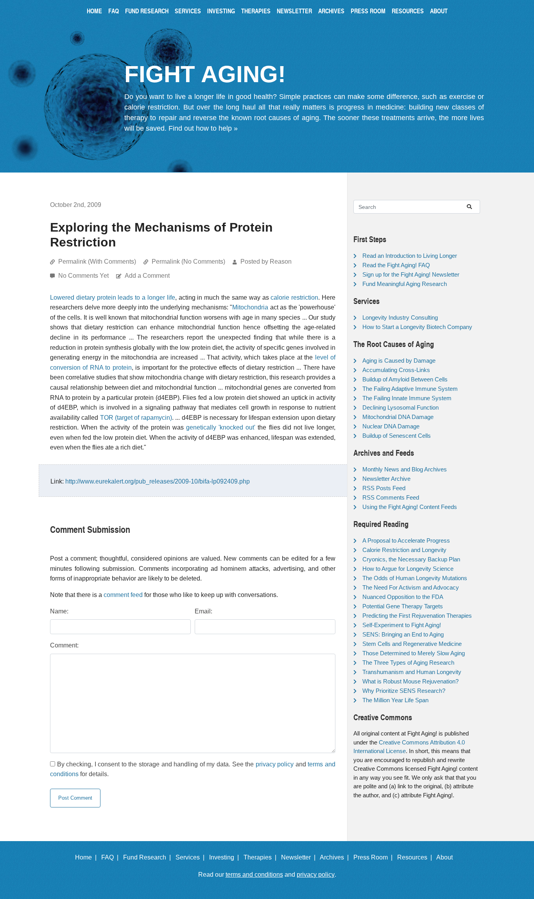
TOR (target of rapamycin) (136, 417)
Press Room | (374, 857)
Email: (203, 611)
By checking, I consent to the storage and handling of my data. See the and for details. (192, 769)
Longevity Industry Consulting (400, 317)
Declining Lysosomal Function (400, 407)
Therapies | (262, 857)
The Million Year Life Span (395, 700)
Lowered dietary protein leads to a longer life (112, 297)
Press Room (368, 10)
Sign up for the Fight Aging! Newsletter (410, 274)
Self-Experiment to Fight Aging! (401, 625)
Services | (192, 857)
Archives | (336, 857)
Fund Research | (148, 857)
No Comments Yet (84, 275)
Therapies (256, 10)
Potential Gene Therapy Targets (402, 606)
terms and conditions (254, 874)
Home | (87, 857)
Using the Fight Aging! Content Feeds (409, 506)
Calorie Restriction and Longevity (404, 550)
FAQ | (111, 857)
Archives (331, 10)
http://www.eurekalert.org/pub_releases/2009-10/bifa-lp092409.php (157, 481)
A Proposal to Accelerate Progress (406, 540)
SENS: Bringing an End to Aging (403, 634)
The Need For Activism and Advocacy (410, 587)
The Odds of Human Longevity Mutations (414, 578)
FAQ (113, 10)
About (439, 10)
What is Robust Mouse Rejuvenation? (410, 681)
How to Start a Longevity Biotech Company (417, 327)
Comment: (64, 645)
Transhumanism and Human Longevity (411, 672)
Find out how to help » (203, 128)
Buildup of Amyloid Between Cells (405, 379)
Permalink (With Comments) (97, 261)
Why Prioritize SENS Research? (403, 690)
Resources (408, 10)
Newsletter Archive (386, 478)
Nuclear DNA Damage (390, 426)
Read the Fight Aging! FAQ (396, 265)
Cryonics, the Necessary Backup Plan (411, 559)
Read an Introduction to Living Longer (409, 255)
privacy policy (275, 764)
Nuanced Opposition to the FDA (402, 596)
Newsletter (294, 10)
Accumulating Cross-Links (396, 370)
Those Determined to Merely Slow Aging (413, 653)
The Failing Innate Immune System (407, 398)
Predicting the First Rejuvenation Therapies (417, 615)
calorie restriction (294, 297)
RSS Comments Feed (390, 497)
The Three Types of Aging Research (408, 662)
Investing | (225, 857)
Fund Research (146, 10)
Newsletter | (300, 857)
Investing (221, 10)
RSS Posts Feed (383, 488)
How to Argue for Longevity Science (407, 568)
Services (188, 10)
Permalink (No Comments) (188, 261)
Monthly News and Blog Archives (404, 469)
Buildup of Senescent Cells (396, 435)
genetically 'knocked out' (220, 427)
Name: (59, 611)
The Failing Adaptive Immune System (410, 388)
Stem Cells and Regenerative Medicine (412, 643)
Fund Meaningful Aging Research (404, 283)
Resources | (416, 857)
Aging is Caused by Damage (398, 360)
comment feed (123, 595)
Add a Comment (147, 275)
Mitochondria (250, 307)
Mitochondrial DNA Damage (398, 417)
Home (94, 10)
